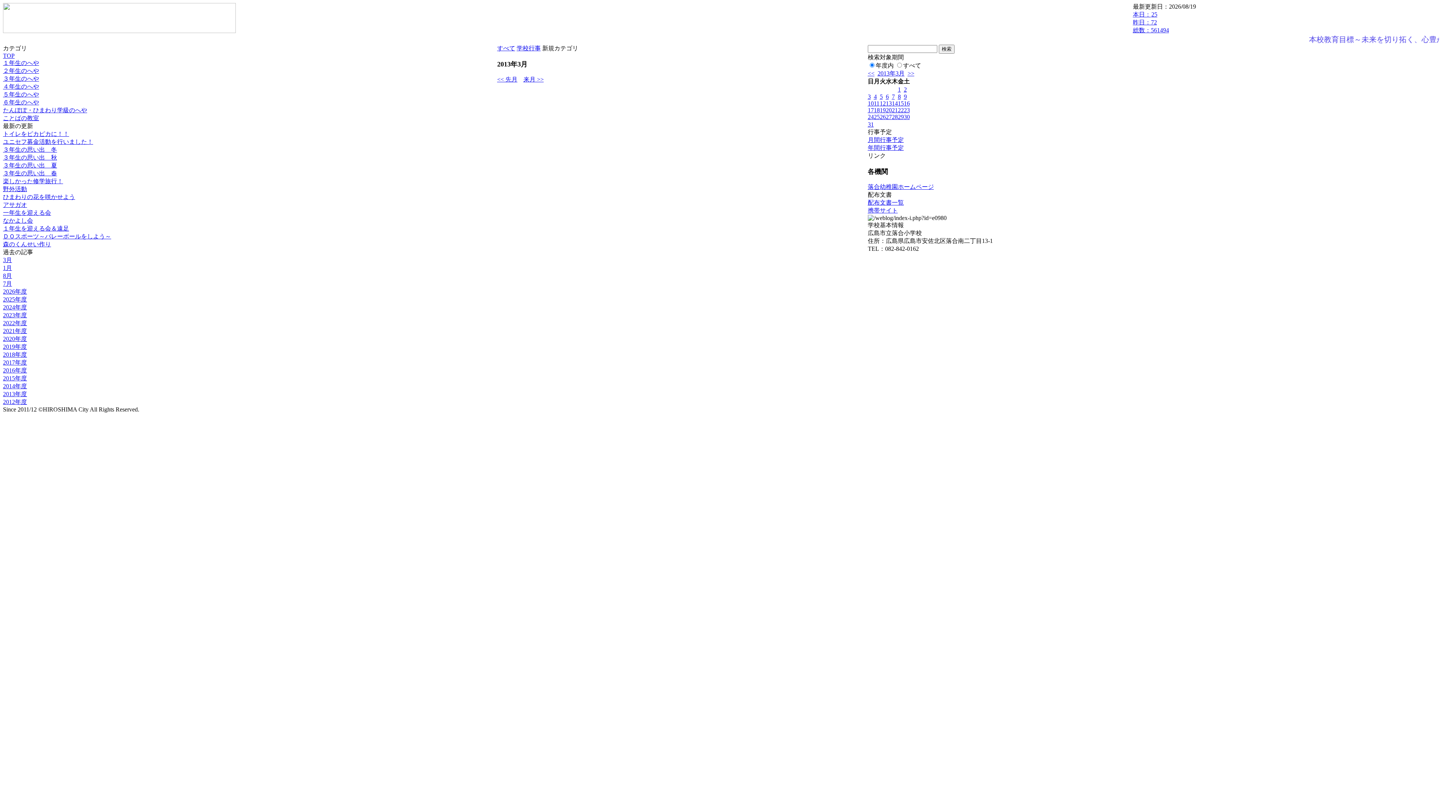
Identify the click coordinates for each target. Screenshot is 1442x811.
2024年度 (15, 307)
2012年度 (15, 402)
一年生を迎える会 (27, 213)
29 (901, 117)
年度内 (885, 65)
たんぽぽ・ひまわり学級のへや (45, 110)
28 (895, 117)
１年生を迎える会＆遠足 (36, 228)
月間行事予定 (886, 140)
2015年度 (15, 378)
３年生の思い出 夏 (30, 165)
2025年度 (15, 299)
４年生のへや (21, 86)
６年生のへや (21, 102)
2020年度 (15, 339)
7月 (7, 283)
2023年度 (15, 315)
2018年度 (15, 354)
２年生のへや (21, 71)
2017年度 (15, 362)
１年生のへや (21, 63)
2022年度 (15, 323)
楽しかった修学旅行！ (33, 181)
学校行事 (529, 48)
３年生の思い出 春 (30, 173)
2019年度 (15, 347)
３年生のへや (21, 78)
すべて (506, 48)
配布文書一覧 (886, 202)
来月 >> (533, 79)
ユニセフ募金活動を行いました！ (48, 142)
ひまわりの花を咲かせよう (39, 197)
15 (901, 103)
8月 (7, 276)
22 (901, 110)
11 (876, 103)
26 (883, 117)
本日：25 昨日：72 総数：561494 (1151, 22)
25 (877, 117)
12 (883, 103)
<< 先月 (507, 79)
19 (883, 110)
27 (889, 117)
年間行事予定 (886, 148)
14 (895, 103)
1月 (7, 268)
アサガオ (15, 205)
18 (877, 110)
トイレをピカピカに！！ (36, 134)
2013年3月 (891, 73)
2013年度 (15, 394)
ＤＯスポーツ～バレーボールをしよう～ (57, 236)
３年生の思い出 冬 (30, 149)
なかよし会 (18, 220)
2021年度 (15, 331)
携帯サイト (883, 210)
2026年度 (15, 291)
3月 (7, 260)
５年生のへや (21, 94)
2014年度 (15, 386)
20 (889, 110)
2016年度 (15, 370)
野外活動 (15, 189)
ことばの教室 (21, 118)
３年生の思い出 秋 (30, 157)
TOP (9, 56)
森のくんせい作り (27, 244)
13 (889, 103)
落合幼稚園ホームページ (901, 187)
